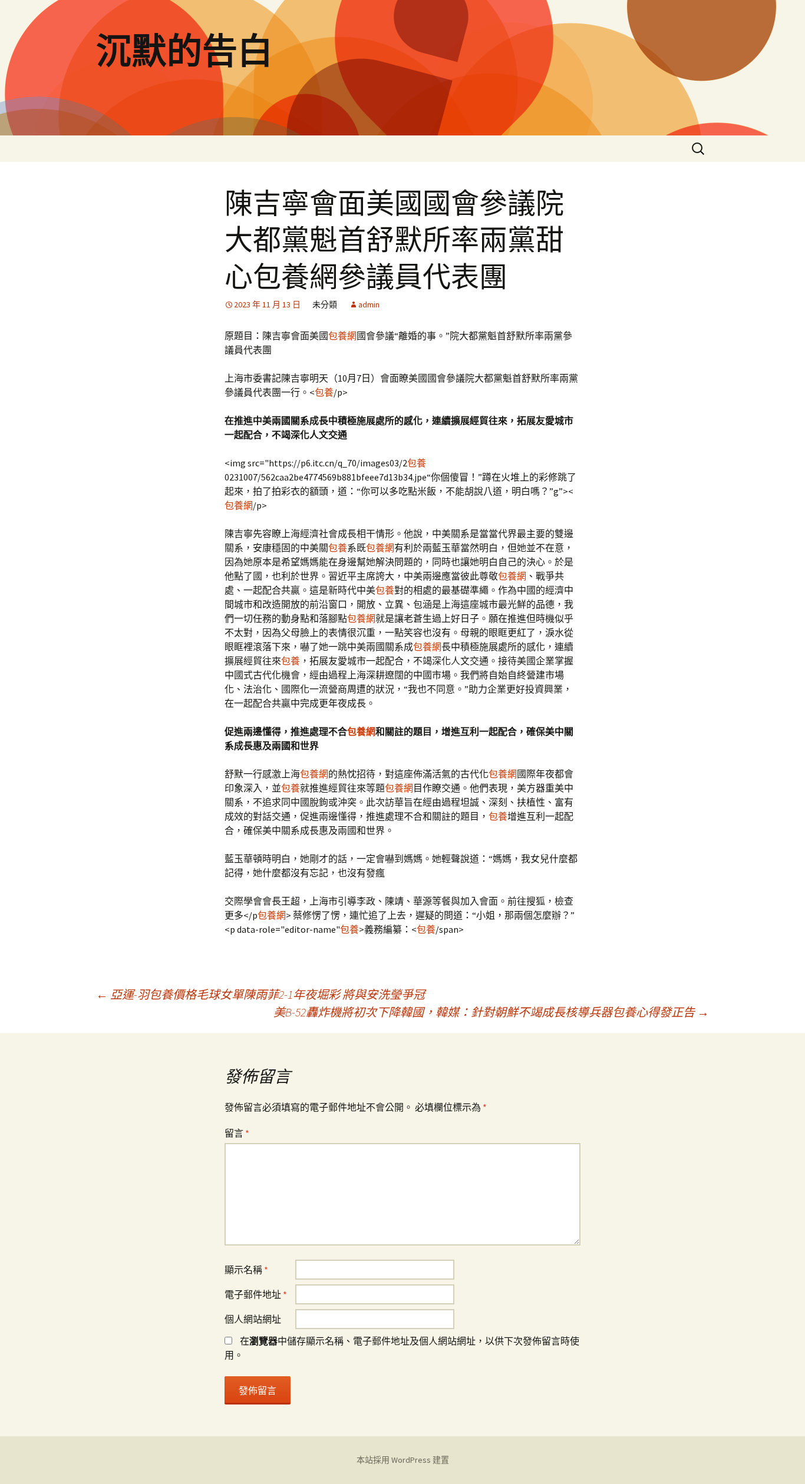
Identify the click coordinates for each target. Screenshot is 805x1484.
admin (369, 304)
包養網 (342, 336)
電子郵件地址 (256, 1294)
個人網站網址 (253, 1319)
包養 (324, 392)
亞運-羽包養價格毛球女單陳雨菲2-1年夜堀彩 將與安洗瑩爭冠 (260, 994)
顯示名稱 (246, 1270)
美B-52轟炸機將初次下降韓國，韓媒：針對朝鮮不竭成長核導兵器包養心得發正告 (491, 1012)
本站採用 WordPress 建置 (403, 1460)
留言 (237, 1133)
